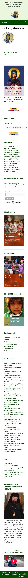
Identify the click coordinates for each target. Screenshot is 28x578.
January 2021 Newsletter (11, 167)
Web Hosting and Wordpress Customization (14, 574)
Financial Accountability (11, 344)
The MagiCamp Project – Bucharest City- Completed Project (12, 429)
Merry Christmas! (9, 470)
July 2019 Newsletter (10, 171)
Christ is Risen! (8, 463)
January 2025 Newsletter (11, 150)
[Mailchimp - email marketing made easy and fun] (14, 203)
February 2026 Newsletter (11, 147)
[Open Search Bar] (26, 21)
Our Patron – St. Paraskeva (12, 337)
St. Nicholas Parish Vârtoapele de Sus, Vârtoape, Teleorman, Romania (13, 390)
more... (11, 542)
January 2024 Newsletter (11, 154)
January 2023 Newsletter (11, 158)
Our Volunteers (8, 348)
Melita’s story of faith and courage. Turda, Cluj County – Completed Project (12, 439)
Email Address (9, 192)
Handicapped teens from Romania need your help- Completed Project (14, 445)
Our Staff (6, 339)
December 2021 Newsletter (12, 162)
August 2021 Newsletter (11, 163)
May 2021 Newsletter (10, 165)
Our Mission (7, 342)
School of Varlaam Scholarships (13, 417)
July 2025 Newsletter (10, 148)
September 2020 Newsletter (12, 169)
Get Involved (7, 351)
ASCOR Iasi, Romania (10, 398)
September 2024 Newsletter (12, 152)
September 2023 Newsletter (12, 156)
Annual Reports (8, 346)
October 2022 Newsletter (11, 160)
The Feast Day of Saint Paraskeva (13, 472)
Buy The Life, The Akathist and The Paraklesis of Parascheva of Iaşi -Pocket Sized (13, 99)
